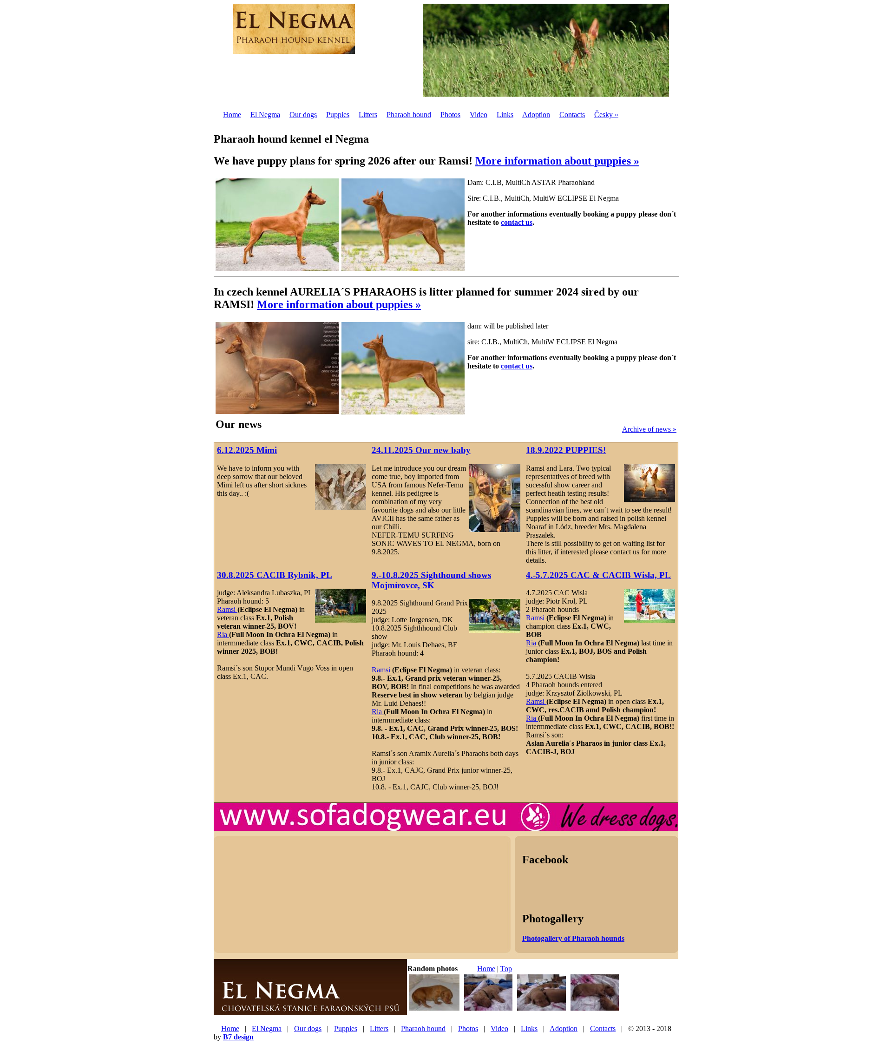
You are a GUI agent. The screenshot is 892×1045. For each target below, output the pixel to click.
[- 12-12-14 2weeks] (434, 1009)
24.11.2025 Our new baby (421, 450)
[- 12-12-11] (488, 1009)
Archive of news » (649, 429)
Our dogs (303, 114)
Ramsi (227, 609)
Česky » (606, 114)
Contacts (572, 114)
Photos (450, 114)
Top (506, 969)
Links (505, 114)
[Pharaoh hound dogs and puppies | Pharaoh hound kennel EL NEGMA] (294, 48)
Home (232, 114)
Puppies (337, 114)
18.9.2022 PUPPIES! (566, 450)
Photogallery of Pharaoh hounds (573, 938)
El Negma (265, 114)
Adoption (536, 114)
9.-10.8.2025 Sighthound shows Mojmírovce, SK (431, 580)
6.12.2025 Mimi (247, 450)
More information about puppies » (557, 161)
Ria (223, 634)
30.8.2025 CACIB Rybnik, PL (274, 575)
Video (478, 114)
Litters (368, 114)
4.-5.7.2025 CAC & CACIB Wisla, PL (598, 575)
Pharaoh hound (409, 114)
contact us (516, 222)
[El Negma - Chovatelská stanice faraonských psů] (310, 1012)
